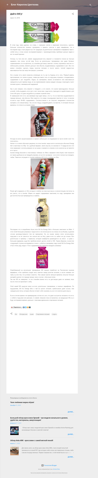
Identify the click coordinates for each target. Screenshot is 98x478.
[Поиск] (90, 5)
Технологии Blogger (50, 465)
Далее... (71, 412)
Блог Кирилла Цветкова (24, 4)
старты (54, 314)
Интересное (23, 314)
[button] (73, 14)
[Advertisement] (85, 39)
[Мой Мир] (30, 307)
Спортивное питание (42, 314)
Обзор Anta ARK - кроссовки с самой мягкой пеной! (31, 440)
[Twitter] (26, 307)
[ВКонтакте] (24, 307)
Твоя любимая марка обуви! (22, 402)
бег (16, 314)
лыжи (31, 314)
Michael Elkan (56, 469)
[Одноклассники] (28, 307)
